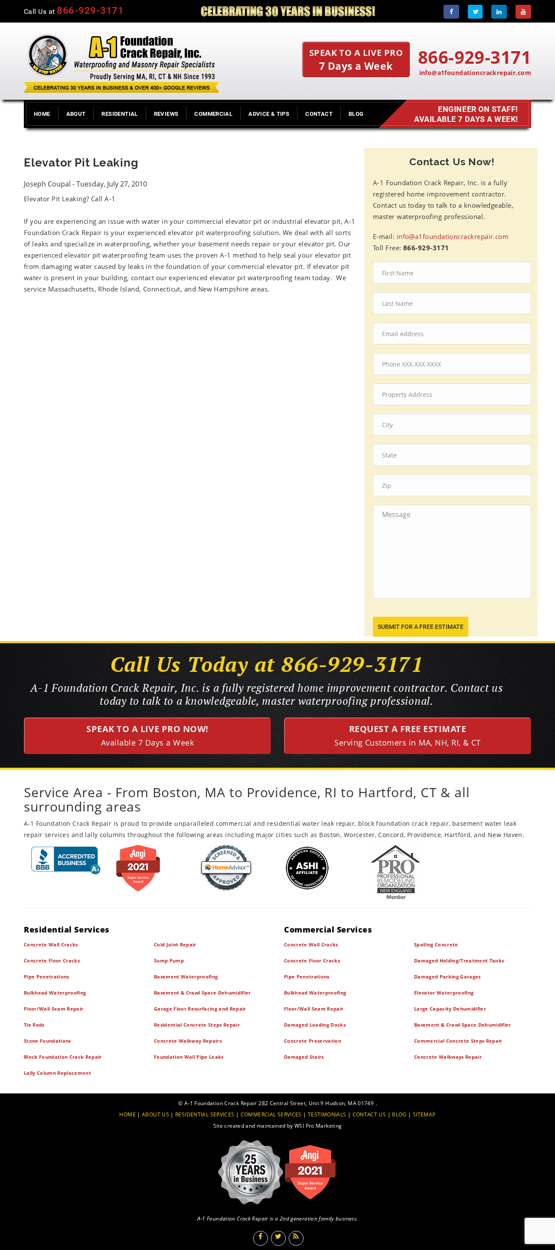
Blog (356, 114)
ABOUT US (155, 1114)
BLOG (399, 1114)
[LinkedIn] (499, 12)
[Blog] (296, 1238)
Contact (319, 114)
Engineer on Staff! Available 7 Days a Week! (466, 114)
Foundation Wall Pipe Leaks (189, 1057)
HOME (127, 1114)
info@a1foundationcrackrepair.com (475, 73)
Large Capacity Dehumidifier (450, 1008)
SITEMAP (424, 1114)
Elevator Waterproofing (443, 992)
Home (42, 114)
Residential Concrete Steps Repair (197, 1024)
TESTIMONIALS (327, 1114)
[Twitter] (475, 12)
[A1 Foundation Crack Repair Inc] (121, 61)
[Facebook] (451, 12)
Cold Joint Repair (175, 944)
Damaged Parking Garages (447, 976)
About (76, 114)
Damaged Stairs (304, 1057)
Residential (119, 114)
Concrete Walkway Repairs (188, 1040)
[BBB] (66, 860)
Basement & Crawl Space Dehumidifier (202, 992)
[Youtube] (523, 12)
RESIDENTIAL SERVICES (204, 1114)
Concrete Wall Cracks (51, 944)
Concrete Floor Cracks (52, 960)
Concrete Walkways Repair (448, 1057)
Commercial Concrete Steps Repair (458, 1040)
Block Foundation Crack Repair (63, 1057)
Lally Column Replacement (57, 1073)
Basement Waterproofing (186, 976)
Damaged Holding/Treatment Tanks (459, 960)
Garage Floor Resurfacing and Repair (200, 1008)
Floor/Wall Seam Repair (53, 1008)
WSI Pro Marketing (318, 1125)
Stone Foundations (47, 1040)
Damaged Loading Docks (315, 1024)
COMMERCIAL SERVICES (271, 1114)
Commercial (213, 114)
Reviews (166, 114)
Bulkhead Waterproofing (55, 992)
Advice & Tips (268, 114)
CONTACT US (369, 1114)
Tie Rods (34, 1024)
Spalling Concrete (436, 944)
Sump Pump (169, 960)
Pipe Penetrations (46, 976)
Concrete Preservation (312, 1040)
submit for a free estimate (421, 626)
